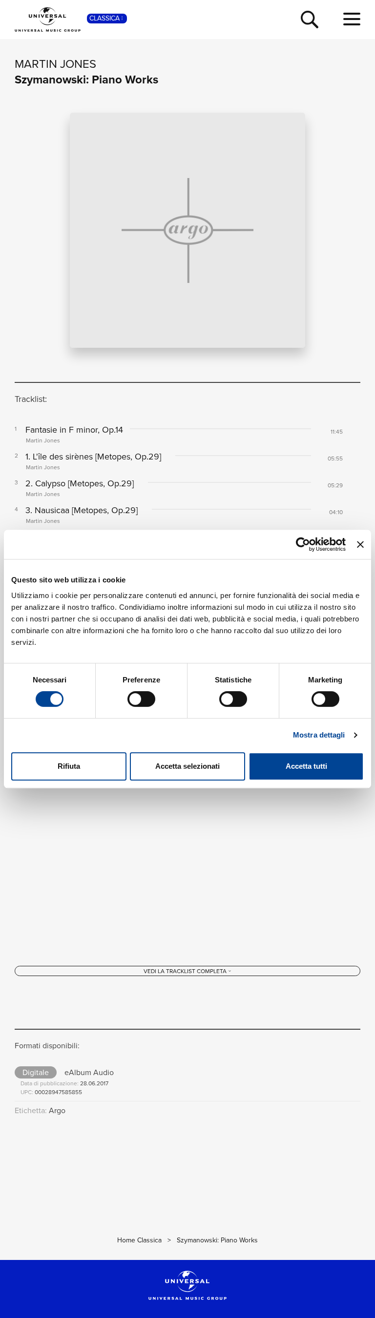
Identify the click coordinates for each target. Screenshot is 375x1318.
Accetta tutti (306, 766)
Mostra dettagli (319, 735)
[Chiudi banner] (360, 544)
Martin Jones (55, 64)
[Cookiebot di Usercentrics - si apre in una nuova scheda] (303, 544)
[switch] (141, 699)
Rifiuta (69, 766)
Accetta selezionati (187, 766)
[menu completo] (351, 19)
